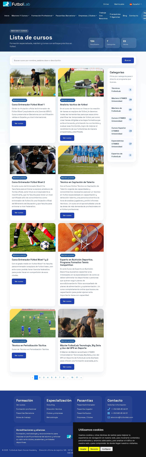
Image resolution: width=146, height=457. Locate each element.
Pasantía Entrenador (86, 405)
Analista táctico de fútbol (74, 104)
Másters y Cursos (20, 15)
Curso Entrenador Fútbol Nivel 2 (28, 182)
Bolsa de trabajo (23, 417)
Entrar (106, 4)
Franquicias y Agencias (115, 15)
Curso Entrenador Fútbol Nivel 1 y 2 (30, 259)
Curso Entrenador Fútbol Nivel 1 (28, 104)
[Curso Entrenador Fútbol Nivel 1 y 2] (33, 237)
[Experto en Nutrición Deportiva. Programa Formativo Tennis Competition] (81, 237)
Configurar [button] (106, 449)
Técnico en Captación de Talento (77, 182)
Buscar (128, 60)
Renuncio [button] (94, 449)
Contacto (133, 15)
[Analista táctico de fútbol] (81, 82)
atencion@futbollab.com (122, 417)
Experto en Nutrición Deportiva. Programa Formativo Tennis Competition (76, 262)
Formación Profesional (41, 15)
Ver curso (19, 123)
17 (77, 377)
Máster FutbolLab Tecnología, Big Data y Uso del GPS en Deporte (80, 346)
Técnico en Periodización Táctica (29, 345)
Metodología (52, 417)
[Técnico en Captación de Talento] (81, 160)
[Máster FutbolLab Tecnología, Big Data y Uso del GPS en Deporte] (81, 323)
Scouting (51, 405)
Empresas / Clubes (87, 15)
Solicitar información (117, 405)
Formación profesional (26, 409)
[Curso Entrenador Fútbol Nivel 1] (33, 82)
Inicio (6, 15)
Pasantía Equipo (84, 413)
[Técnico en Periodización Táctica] (33, 323)
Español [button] (136, 4)
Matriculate (119, 4)
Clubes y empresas (55, 413)
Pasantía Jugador (85, 409)
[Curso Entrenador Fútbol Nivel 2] (33, 160)
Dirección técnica (54, 409)
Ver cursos (20, 405)
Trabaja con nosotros (103, 15)
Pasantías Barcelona (65, 15)
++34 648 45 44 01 (119, 409)
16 (72, 377)
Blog (125, 15)
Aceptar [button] (83, 449)
